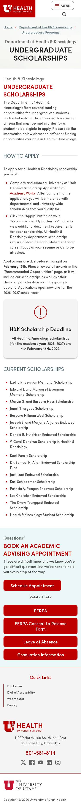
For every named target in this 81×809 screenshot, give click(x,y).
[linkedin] (49, 762)
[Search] (64, 14)
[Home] (17, 8)
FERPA (40, 610)
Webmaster (15, 699)
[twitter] (23, 762)
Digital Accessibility (21, 692)
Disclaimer (14, 686)
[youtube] (40, 762)
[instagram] (57, 762)
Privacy (12, 705)
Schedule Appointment (32, 585)
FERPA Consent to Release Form (41, 626)
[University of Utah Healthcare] (40, 726)
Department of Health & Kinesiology (45, 27)
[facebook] (32, 762)
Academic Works (23, 193)
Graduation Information (40, 654)
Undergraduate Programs (40, 32)
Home (8, 27)
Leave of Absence (40, 642)
